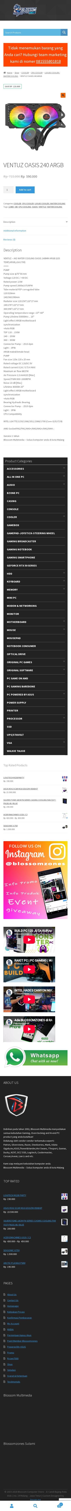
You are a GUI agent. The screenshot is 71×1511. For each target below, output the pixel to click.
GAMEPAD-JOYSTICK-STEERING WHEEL (31, 533)
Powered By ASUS (16, 1346)
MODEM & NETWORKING (22, 605)
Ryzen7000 (12, 1358)
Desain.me (35, 1499)
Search (35, 1506)
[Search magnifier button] (64, 32)
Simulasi (11, 1370)
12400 (11, 207)
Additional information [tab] (14, 230)
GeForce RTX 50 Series (22, 565)
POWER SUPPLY (16, 702)
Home (9, 72)
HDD (9, 573)
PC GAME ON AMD (17, 678)
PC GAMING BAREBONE (21, 686)
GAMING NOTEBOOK (19, 549)
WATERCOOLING (54, 207)
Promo (10, 1352)
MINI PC (12, 597)
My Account (13, 1323)
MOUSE (11, 630)
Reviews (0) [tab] (9, 239)
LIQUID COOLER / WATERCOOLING (50, 203)
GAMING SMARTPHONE (21, 557)
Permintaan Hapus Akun (19, 1335)
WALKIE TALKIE (16, 751)
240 (16, 207)
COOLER (25, 72)
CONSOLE (13, 509)
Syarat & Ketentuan (17, 1375)
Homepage (13, 1306)
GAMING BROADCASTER (21, 541)
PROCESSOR (14, 718)
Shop (17, 72)
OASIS (35, 207)
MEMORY (12, 589)
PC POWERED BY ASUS (20, 694)
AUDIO (11, 485)
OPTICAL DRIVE (16, 654)
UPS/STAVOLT (15, 734)
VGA (9, 742)
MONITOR (13, 614)
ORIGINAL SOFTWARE (20, 670)
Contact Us (12, 1300)
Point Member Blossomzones (22, 1340)
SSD (9, 726)
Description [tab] (9, 221)
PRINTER (12, 710)
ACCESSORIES (15, 468)
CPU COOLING (24, 207)
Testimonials (13, 1381)
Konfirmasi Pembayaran (19, 1317)
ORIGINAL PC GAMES (19, 662)
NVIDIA (10, 1329)
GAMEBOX (13, 525)
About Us (12, 1294)
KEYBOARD (13, 581)
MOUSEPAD (14, 638)
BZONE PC (13, 493)
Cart (54, 1503)
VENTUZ (42, 207)
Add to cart (25, 189)
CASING (11, 501)
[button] (63, 95)
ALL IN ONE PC (15, 476)
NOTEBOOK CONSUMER (21, 646)
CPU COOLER (36, 72)
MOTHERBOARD (16, 622)
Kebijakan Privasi (16, 1311)
